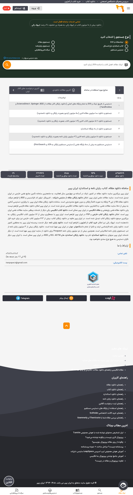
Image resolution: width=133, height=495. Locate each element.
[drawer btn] (128, 8)
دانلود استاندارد (98, 235)
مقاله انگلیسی (95, 210)
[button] (35, 8)
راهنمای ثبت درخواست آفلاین (111, 403)
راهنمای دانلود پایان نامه (113, 399)
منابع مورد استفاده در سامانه (96, 90)
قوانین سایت (118, 355)
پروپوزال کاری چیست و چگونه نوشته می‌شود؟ (104, 437)
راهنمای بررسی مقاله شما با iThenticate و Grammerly (100, 417)
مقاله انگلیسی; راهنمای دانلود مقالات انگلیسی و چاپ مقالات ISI (97, 370)
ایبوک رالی (36, 25)
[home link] (120, 8)
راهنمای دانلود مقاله (115, 384)
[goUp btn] (66, 325)
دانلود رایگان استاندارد (74, 235)
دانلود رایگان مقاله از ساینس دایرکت (68, 197)
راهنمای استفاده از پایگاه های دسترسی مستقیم (103, 408)
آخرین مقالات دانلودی (62, 90)
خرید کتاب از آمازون (88, 222)
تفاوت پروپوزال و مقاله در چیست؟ (109, 460)
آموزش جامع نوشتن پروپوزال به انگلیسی (106, 456)
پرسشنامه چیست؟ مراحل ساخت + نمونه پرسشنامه (102, 446)
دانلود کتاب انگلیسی (59, 210)
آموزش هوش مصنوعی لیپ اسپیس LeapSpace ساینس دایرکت (97, 451)
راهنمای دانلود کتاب (115, 389)
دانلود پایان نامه (56, 222)
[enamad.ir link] (39, 279)
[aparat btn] (110, 298)
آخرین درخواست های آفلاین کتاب (27, 90)
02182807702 (16, 255)
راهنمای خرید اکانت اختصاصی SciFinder (106, 413)
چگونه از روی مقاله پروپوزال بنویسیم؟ (107, 442)
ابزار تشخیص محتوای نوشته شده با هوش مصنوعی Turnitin (98, 432)
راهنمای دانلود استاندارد (113, 394)
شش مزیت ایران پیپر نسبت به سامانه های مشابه (103, 360)
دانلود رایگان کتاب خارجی (103, 214)
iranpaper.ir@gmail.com (16, 262)
